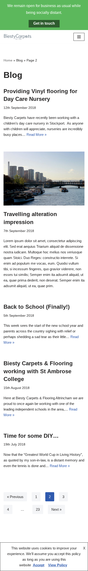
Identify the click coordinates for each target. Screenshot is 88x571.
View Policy (57, 565)
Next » (56, 509)
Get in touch (44, 23)
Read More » (36, 135)
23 (38, 509)
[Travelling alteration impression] (44, 179)
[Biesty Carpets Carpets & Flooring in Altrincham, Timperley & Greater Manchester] (18, 36)
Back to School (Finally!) (37, 307)
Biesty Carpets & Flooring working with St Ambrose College (38, 371)
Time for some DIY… (31, 436)
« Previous (15, 497)
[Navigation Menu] (78, 37)
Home (8, 60)
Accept (38, 565)
